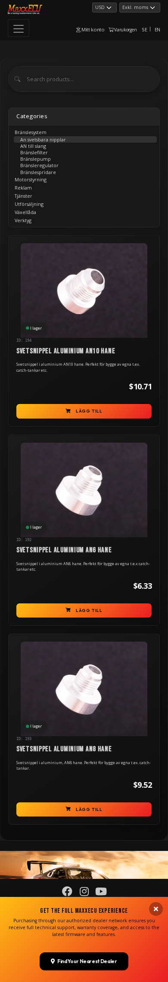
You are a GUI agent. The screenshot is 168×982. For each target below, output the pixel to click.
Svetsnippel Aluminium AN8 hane (64, 749)
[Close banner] (156, 909)
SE (144, 29)
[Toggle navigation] (18, 28)
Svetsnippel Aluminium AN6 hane (64, 550)
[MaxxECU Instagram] (84, 893)
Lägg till (89, 411)
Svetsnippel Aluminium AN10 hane (65, 351)
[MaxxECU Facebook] (67, 893)
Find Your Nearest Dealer (87, 961)
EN (157, 29)
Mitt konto (92, 29)
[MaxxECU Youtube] (100, 893)
